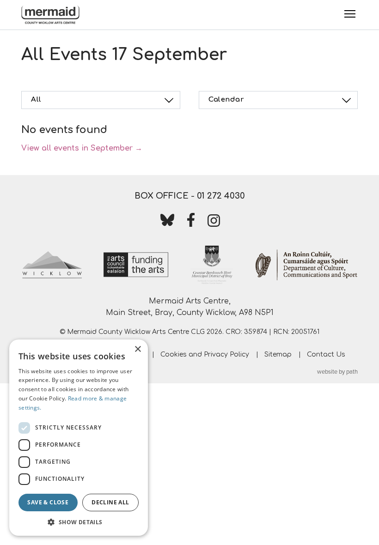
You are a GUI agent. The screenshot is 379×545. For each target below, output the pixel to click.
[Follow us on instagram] (214, 222)
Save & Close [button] (47, 502)
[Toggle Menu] (350, 14)
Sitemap (278, 354)
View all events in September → (81, 148)
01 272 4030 (221, 195)
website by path (337, 371)
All (36, 99)
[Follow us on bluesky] (167, 221)
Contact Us (326, 354)
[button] (78, 522)
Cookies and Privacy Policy (204, 354)
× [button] (137, 349)
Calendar (226, 99)
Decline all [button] (110, 502)
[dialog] (78, 437)
